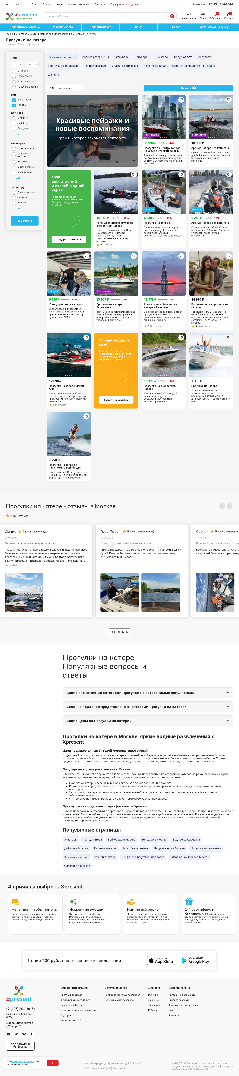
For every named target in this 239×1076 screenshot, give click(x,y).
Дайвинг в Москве (76, 848)
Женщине (153, 1000)
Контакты (99, 4)
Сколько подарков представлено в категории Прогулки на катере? (126, 707)
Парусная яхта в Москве (169, 848)
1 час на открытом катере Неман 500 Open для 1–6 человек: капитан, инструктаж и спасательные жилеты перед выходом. (114, 236)
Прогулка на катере (157, 222)
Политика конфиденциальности (78, 1010)
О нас (35, 4)
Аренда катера (92, 839)
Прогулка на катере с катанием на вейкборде (65, 466)
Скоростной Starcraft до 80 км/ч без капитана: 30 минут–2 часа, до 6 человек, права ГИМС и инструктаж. (210, 231)
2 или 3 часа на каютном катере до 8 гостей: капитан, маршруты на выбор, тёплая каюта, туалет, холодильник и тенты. (115, 316)
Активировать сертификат (75, 1000)
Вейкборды (142, 57)
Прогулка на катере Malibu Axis (66, 387)
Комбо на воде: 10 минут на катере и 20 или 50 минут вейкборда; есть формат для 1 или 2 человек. (68, 475)
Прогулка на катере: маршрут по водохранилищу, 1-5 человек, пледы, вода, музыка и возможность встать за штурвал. (162, 231)
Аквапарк (204, 57)
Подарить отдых (62, 27)
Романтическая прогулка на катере (209, 306)
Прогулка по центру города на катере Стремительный (162, 149)
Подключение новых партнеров (122, 994)
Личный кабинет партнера (119, 1000)
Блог (171, 1010)
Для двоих (154, 1005)
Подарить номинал (69, 239)
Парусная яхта (183, 57)
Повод (176, 27)
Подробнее (11, 565)
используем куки (23, 1061)
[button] (222, 506)
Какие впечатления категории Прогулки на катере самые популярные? (130, 692)
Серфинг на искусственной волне (193, 66)
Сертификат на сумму (214, 27)
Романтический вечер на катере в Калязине (160, 306)
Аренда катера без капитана (210, 148)
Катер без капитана (135, 848)
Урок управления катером (66, 304)
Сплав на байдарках (125, 66)
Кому (138, 27)
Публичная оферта (71, 1005)
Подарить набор (100, 27)
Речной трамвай (95, 66)
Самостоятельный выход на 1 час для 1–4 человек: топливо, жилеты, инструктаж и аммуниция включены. (211, 156)
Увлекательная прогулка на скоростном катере (114, 224)
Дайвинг (53, 74)
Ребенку (152, 1010)
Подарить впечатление (25, 27)
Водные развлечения (95, 57)
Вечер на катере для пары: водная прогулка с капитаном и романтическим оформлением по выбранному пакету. (163, 316)
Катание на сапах (155, 66)
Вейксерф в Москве (153, 839)
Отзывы (47, 4)
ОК (52, 1063)
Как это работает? (16, 4)
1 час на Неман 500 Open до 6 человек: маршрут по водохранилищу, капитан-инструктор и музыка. (160, 397)
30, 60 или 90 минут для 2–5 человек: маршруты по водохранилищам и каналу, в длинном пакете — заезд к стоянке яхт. (211, 396)
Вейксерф (162, 57)
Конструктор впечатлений (183, 1005)
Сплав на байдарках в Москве (190, 857)
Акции (60, 4)
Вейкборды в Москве (121, 839)
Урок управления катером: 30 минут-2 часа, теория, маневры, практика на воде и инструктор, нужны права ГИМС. (66, 313)
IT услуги (65, 1015)
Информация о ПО (70, 1020)
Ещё (18, 134)
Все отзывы (119, 632)
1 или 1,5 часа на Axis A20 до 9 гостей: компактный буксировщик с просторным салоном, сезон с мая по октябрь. (68, 397)
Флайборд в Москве (77, 866)
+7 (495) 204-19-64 (221, 4)
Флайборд (122, 57)
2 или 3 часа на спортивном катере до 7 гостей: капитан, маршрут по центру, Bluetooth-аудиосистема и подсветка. (163, 159)
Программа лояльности (182, 994)
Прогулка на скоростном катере (160, 387)
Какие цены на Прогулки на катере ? (99, 721)
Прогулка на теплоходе (63, 66)
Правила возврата (179, 1000)
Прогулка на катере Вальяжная (109, 306)
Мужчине (153, 994)
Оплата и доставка (78, 4)
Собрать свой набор (116, 400)
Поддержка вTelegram (20, 1046)
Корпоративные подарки (124, 4)
